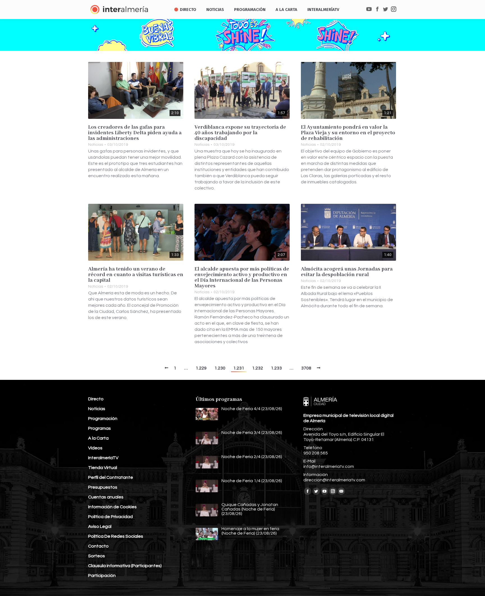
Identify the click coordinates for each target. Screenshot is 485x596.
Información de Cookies (112, 507)
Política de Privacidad (110, 516)
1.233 (276, 368)
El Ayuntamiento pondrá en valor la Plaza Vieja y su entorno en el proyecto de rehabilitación (348, 132)
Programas (99, 428)
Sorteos (96, 556)
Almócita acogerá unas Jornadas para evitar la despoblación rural (347, 272)
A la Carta (98, 438)
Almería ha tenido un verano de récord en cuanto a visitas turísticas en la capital (135, 274)
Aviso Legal (99, 526)
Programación (102, 418)
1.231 (238, 368)
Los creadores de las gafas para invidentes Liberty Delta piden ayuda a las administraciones (135, 132)
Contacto (98, 546)
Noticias (95, 145)
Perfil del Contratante (110, 477)
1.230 (219, 368)
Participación (102, 575)
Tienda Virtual (102, 467)
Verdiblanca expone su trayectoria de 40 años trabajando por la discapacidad (240, 132)
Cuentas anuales (105, 497)
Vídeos (95, 448)
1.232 (257, 368)
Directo (96, 399)
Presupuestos (102, 487)
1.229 (201, 368)
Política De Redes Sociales (115, 536)
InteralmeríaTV (103, 458)
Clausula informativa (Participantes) (125, 565)
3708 (306, 368)
